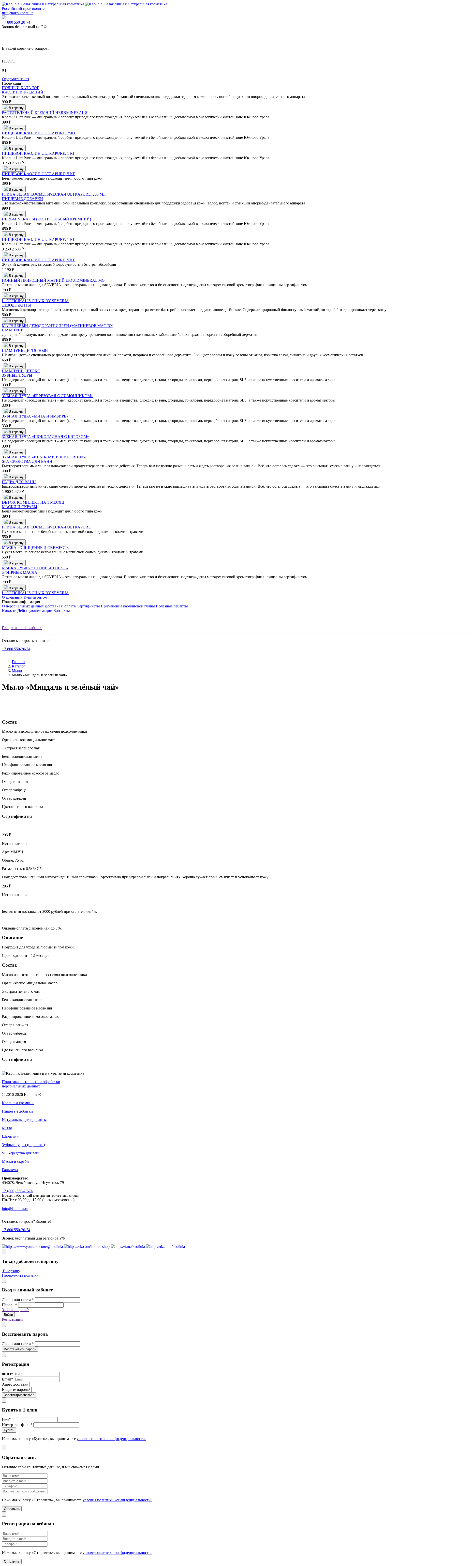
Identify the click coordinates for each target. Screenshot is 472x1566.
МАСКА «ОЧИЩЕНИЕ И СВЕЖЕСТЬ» (36, 547)
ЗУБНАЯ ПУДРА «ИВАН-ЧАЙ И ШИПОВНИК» (44, 457)
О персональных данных (23, 606)
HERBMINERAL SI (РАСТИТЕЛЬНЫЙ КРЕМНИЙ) (46, 219)
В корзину (11, 1271)
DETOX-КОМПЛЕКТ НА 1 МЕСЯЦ (33, 502)
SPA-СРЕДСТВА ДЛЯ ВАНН (27, 461)
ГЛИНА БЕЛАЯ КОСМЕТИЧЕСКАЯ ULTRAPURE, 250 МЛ (54, 194)
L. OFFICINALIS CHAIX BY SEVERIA (35, 301)
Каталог (18, 666)
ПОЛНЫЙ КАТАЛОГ (20, 88)
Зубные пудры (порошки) (23, 1145)
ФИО (7, 1374)
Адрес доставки (15, 1384)
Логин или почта (18, 1300)
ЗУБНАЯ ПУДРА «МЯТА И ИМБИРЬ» (35, 416)
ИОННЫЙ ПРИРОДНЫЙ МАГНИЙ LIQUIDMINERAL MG (53, 280)
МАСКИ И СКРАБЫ (19, 507)
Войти (8, 1315)
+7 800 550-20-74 (16, 22)
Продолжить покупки (20, 1275)
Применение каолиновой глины (128, 606)
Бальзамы (10, 1170)
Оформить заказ (15, 79)
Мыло (17, 670)
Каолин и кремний (18, 1103)
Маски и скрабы (15, 1161)
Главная (18, 662)
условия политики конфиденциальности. (111, 1439)
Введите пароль (16, 1389)
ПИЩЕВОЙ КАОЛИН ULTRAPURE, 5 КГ (38, 174)
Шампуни (10, 1136)
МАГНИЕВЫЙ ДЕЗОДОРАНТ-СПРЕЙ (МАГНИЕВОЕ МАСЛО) (57, 326)
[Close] (4, 1251)
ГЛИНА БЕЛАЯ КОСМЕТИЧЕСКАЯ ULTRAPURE (46, 527)
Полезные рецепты (172, 606)
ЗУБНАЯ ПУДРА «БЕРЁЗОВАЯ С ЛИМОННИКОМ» (47, 396)
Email (7, 1379)
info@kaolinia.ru (15, 1209)
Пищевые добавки (17, 1111)
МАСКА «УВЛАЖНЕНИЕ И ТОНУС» (35, 568)
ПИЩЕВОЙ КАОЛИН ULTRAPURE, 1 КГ (38, 153)
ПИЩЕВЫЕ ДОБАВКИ (22, 199)
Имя (6, 1419)
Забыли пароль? (15, 1310)
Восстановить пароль (20, 1349)
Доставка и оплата (61, 606)
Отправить (12, 1509)
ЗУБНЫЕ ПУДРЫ (17, 375)
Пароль (9, 1305)
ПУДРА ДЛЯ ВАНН (19, 482)
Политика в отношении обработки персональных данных (31, 1084)
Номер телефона (17, 1425)
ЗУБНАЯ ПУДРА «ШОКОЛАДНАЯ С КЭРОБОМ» (45, 436)
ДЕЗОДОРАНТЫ (16, 305)
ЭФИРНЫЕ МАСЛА (19, 572)
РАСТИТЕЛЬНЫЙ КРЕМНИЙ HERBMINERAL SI (45, 112)
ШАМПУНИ (13, 330)
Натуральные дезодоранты (24, 1119)
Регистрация (12, 1319)
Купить (9, 1430)
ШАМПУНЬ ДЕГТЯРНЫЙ (25, 350)
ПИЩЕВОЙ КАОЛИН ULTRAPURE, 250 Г (39, 133)
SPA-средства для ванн (21, 1153)
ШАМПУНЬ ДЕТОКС (21, 371)
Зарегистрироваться (19, 1395)
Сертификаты (89, 606)
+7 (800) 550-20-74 (17, 1191)
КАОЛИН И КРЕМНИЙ (22, 92)
